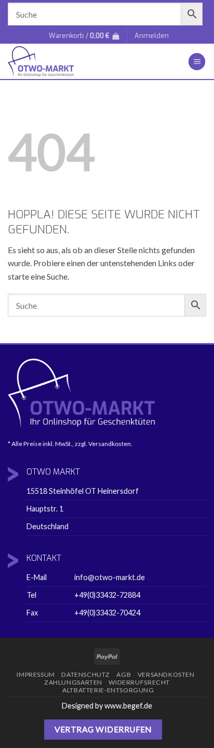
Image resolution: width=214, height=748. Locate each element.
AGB (123, 674)
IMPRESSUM (36, 674)
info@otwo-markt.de (109, 577)
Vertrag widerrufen (103, 729)
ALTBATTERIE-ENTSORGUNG (108, 690)
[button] (84, 36)
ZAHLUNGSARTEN (73, 682)
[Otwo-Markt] (83, 62)
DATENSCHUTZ (85, 674)
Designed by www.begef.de (107, 705)
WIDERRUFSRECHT (139, 682)
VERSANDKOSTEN (166, 674)
